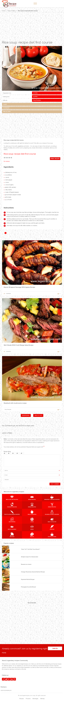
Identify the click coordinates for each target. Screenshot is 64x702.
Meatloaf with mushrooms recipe (15, 403)
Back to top (38, 415)
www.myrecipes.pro (6, 690)
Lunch (5, 104)
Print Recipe (55, 158)
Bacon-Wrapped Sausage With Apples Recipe (19, 287)
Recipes (21, 698)
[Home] (11, 3)
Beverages (35, 698)
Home (3, 10)
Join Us (55, 648)
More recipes (25, 415)
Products (28, 698)
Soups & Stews (12, 10)
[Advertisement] (32, 26)
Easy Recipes (37, 100)
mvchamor (6, 108)
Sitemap (42, 698)
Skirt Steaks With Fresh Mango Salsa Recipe (18, 345)
